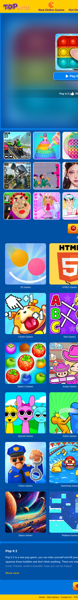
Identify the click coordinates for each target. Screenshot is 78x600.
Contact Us (66, 597)
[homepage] (16, 1)
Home (42, 597)
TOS (75, 597)
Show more (12, 572)
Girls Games (53, 597)
